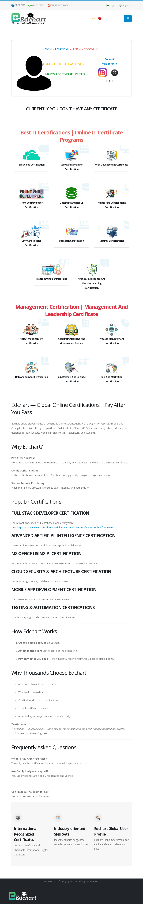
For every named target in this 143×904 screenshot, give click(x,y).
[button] (106, 80)
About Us (20, 5)
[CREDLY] (115, 71)
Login (112, 5)
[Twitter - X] (104, 73)
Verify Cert (38, 5)
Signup (126, 5)
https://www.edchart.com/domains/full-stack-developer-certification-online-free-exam (65, 527)
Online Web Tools (60, 5)
